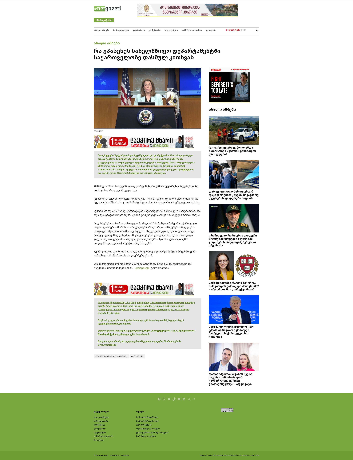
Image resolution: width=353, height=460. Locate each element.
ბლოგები (210, 30)
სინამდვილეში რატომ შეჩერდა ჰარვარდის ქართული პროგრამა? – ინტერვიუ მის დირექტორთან (234, 286)
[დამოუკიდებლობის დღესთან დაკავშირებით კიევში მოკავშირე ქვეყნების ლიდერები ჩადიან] (234, 174)
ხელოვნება (171, 30)
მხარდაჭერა (104, 20)
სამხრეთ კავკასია (191, 30)
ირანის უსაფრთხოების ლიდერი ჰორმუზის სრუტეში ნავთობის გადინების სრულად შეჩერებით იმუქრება (233, 240)
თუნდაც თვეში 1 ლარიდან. (133, 334)
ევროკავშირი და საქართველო (152, 432)
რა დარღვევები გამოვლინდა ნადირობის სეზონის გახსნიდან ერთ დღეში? (232, 151)
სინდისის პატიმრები (147, 417)
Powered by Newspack (119, 455)
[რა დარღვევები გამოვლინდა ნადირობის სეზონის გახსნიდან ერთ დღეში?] (234, 131)
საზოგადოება (121, 30)
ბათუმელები (233, 30)
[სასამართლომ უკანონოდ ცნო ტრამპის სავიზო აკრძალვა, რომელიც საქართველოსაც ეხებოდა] (234, 310)
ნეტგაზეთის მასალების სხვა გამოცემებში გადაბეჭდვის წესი (229, 455)
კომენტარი (155, 30)
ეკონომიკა (139, 30)
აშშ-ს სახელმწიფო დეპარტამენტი (111, 356)
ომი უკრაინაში (144, 424)
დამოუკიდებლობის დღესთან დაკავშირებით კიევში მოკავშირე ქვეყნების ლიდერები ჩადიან (234, 194)
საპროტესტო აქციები (147, 421)
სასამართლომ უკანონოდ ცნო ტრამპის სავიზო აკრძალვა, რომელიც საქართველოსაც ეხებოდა (231, 331)
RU (244, 30)
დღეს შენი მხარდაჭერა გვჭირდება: (120, 330)
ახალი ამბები (101, 30)
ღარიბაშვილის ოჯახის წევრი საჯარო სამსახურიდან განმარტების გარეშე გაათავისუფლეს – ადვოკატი (230, 379)
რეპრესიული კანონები (148, 428)
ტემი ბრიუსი (137, 356)
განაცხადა (142, 267)
